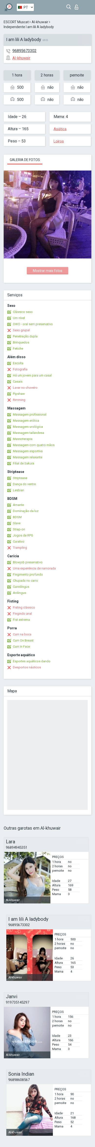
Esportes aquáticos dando (31, 661)
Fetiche (18, 348)
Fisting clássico (24, 607)
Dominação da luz (25, 511)
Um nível (19, 318)
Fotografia (20, 369)
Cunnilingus (21, 587)
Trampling (20, 547)
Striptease (20, 478)
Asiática (60, 129)
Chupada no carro (25, 580)
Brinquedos (21, 342)
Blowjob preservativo (28, 562)
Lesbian (18, 490)
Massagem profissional (29, 414)
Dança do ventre (24, 484)
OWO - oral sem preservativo (33, 324)
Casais (17, 381)
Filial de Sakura (23, 463)
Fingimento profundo (28, 574)
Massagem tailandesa (28, 433)
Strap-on (19, 529)
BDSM (17, 517)
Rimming (19, 400)
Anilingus (19, 593)
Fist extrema (21, 620)
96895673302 (24, 50)
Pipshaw (19, 394)
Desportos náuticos (27, 667)
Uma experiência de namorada (34, 568)
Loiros (59, 141)
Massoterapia (22, 439)
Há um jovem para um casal (32, 375)
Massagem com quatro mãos (34, 445)
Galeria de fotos (25, 160)
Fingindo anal (22, 613)
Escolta (18, 363)
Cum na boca (22, 634)
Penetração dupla (25, 336)
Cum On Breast (23, 640)
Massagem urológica (28, 427)
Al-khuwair (40, 22)
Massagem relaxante (27, 457)
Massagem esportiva (28, 451)
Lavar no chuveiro (25, 387)
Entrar (77, 5)
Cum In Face (21, 646)
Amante (18, 505)
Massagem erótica (26, 420)
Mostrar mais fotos (47, 271)
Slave (16, 523)
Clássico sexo (23, 312)
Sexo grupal (21, 330)
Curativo (18, 541)
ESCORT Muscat (16, 22)
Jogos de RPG (23, 535)
